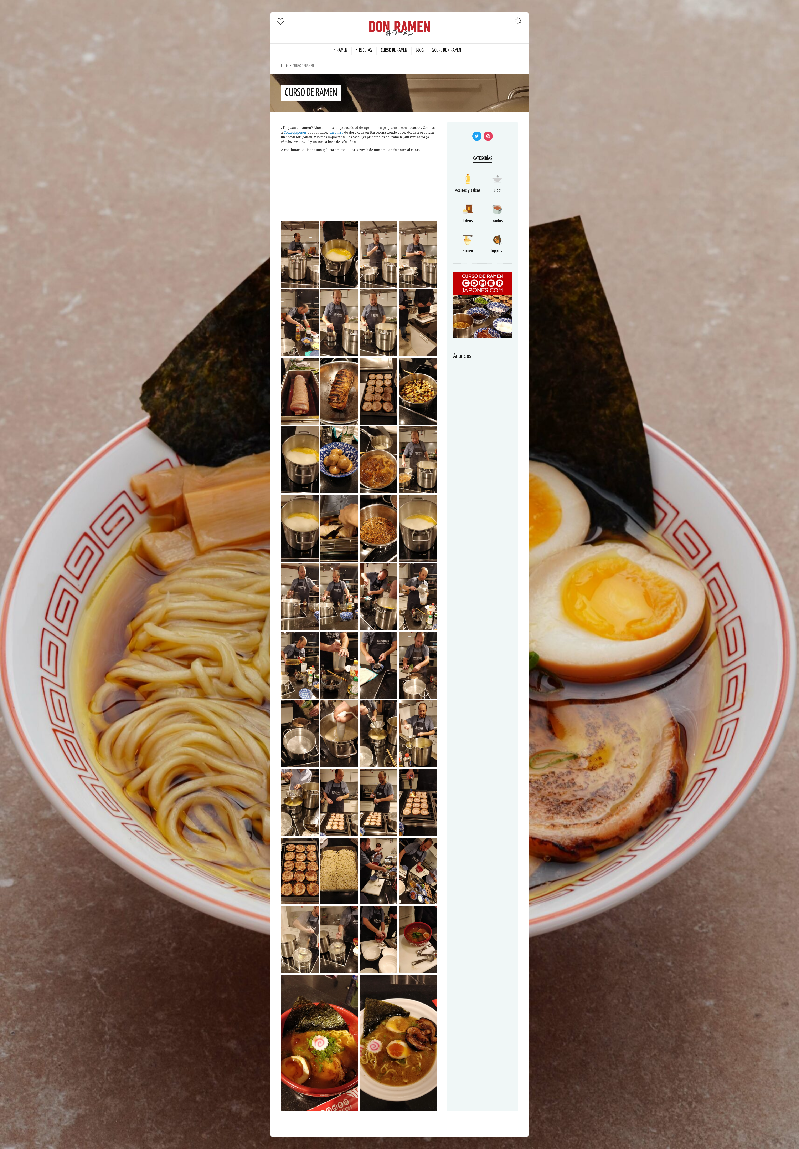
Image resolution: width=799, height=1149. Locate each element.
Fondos (497, 220)
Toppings (497, 251)
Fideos (468, 220)
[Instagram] (488, 136)
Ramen (468, 251)
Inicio (284, 66)
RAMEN (342, 50)
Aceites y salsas (468, 190)
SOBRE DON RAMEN (446, 50)
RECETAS (365, 50)
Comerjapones (295, 132)
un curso (336, 132)
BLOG (420, 50)
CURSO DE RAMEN (394, 50)
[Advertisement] (359, 185)
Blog (497, 190)
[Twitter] (477, 136)
